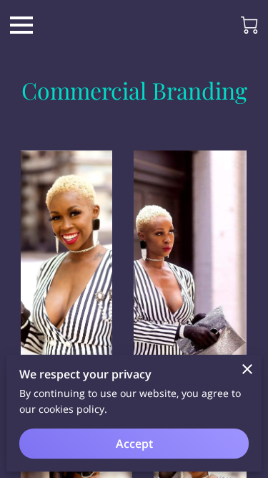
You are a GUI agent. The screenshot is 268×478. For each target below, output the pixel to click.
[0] (249, 25)
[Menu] (21, 25)
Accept (134, 443)
